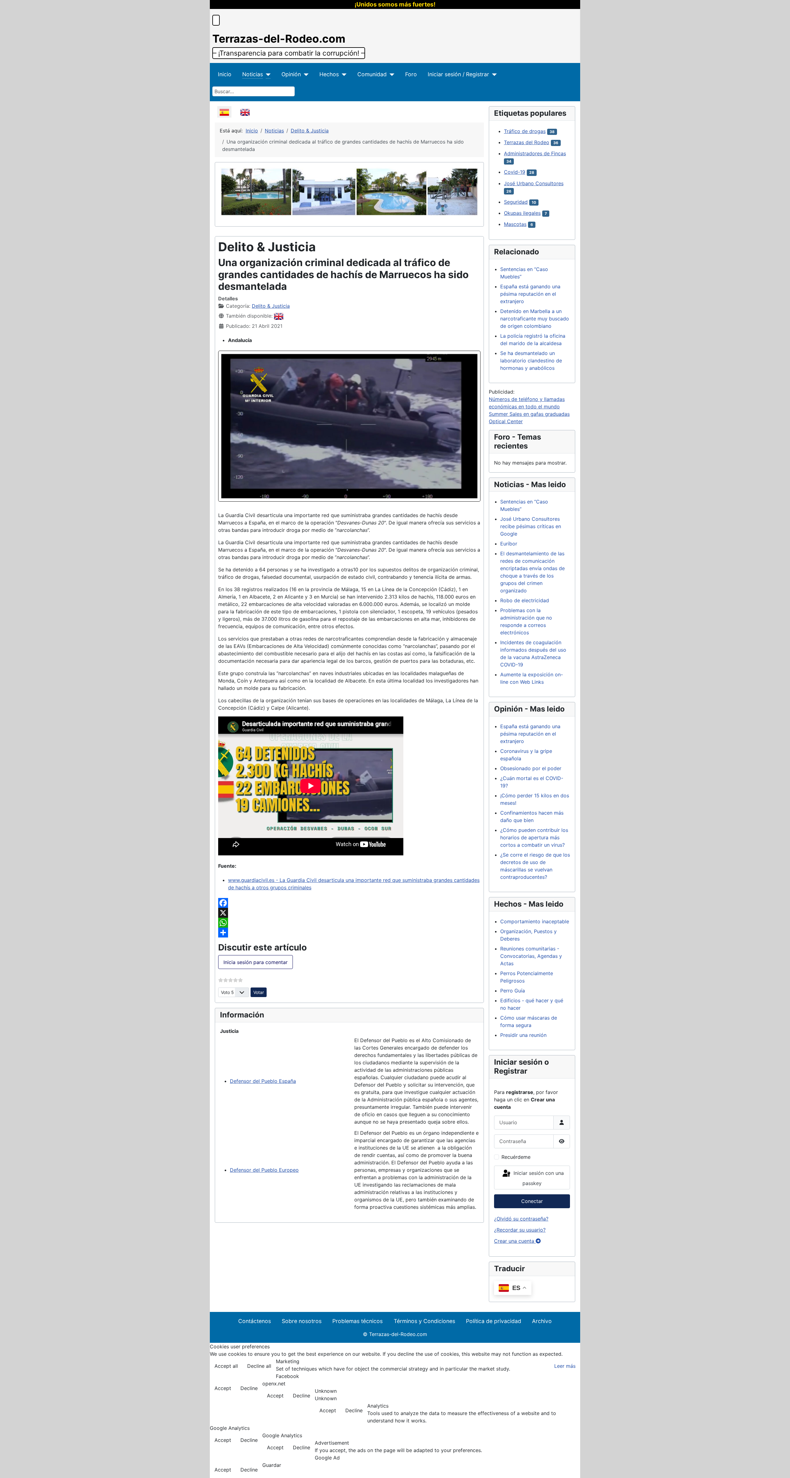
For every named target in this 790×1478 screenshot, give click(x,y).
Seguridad (516, 202)
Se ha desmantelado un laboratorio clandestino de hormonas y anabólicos (531, 360)
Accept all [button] (226, 1366)
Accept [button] (222, 1388)
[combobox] (253, 91)
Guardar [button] (271, 1465)
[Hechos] (343, 74)
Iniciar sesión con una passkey (538, 1178)
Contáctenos (254, 1321)
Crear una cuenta (515, 1241)
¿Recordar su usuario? (520, 1230)
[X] (349, 913)
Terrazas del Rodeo (526, 142)
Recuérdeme (515, 1157)
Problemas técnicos (357, 1321)
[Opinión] (305, 74)
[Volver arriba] (779, 1466)
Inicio (224, 74)
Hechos (329, 74)
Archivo (542, 1321)
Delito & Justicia (271, 306)
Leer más (565, 1366)
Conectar (532, 1201)
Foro (411, 74)
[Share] (349, 932)
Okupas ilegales (522, 213)
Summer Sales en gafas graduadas (529, 414)
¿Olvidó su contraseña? (521, 1219)
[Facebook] (349, 903)
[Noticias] (267, 74)
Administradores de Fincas (535, 153)
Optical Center (506, 421)
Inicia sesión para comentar (255, 962)
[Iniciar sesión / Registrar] (493, 74)
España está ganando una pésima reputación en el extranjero (530, 293)
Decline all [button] (259, 1366)
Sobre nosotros (302, 1321)
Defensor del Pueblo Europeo (264, 1170)
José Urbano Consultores (533, 183)
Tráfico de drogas (525, 131)
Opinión (291, 74)
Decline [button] (249, 1388)
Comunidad (372, 74)
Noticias (252, 74)
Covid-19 (514, 172)
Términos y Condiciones (424, 1321)
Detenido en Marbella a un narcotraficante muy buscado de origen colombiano (534, 318)
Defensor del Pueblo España (263, 1081)
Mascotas (515, 224)
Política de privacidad (493, 1321)
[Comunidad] (390, 74)
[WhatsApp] (349, 923)
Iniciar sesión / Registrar (458, 74)
